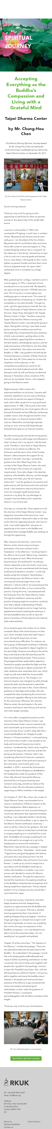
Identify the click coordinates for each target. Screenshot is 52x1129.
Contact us (8, 1127)
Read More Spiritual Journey (26, 1058)
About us (8, 1122)
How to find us (34, 1122)
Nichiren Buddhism (12, 1124)
